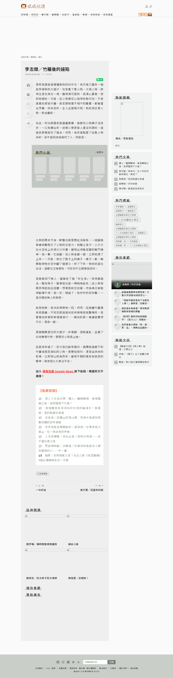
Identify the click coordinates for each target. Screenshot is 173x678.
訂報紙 (113, 668)
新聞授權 (62, 668)
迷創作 (65, 14)
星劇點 (76, 14)
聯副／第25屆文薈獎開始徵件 (134, 362)
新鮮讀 (24, 14)
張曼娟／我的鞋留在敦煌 (131, 178)
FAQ (48, 668)
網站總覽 (134, 668)
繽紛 (40, 57)
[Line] (28, 95)
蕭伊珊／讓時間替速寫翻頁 (41, 544)
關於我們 (123, 668)
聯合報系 (103, 668)
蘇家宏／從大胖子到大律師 (41, 578)
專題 (85, 14)
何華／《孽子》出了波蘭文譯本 (134, 355)
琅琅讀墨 (108, 14)
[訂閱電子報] (144, 14)
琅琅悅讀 (25, 57)
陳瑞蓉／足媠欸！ (78, 578)
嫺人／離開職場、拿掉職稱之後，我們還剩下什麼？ (134, 165)
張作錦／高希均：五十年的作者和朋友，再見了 (134, 173)
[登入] (146, 6)
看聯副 (35, 14)
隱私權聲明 (91, 668)
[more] (99, 152)
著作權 (82, 668)
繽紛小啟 (73, 544)
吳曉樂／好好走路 (128, 183)
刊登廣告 (39, 668)
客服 (53, 668)
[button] (28, 104)
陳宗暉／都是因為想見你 (131, 188)
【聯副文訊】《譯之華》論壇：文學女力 (132, 348)
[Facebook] (28, 85)
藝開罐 (55, 14)
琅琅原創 (95, 14)
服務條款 (73, 668)
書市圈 (45, 14)
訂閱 (111, 662)
